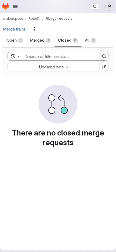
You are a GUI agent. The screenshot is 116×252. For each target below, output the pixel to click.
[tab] (15, 40)
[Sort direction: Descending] (104, 67)
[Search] (104, 56)
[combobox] (54, 67)
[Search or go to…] (95, 6)
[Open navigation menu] (15, 6)
